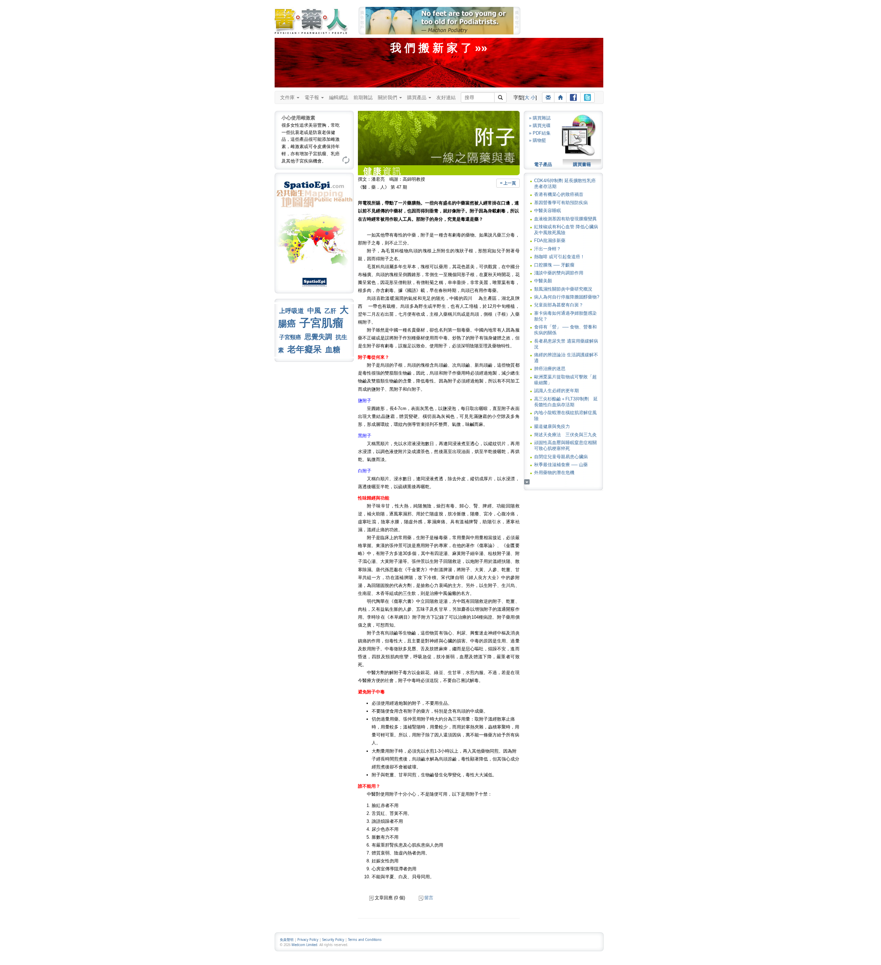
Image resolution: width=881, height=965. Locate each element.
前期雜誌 (363, 97)
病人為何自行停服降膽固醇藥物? (566, 297)
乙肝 (330, 310)
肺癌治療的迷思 (549, 368)
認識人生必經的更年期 (556, 390)
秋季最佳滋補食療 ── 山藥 (561, 464)
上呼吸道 (291, 310)
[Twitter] (587, 97)
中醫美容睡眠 (547, 210)
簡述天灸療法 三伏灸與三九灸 (565, 434)
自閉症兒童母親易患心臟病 (561, 456)
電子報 (312, 97)
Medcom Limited (304, 945)
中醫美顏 (543, 280)
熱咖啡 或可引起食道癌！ (559, 256)
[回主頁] (560, 97)
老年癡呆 (304, 349)
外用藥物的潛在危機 (554, 472)
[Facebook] (573, 97)
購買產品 (417, 97)
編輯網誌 (338, 97)
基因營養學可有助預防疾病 (561, 202)
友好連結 (446, 97)
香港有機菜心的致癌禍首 (558, 194)
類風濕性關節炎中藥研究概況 (563, 289)
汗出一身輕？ (547, 248)
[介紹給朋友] (548, 97)
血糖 (332, 349)
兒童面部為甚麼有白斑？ (558, 304)
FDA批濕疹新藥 (549, 240)
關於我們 (388, 97)
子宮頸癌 (290, 337)
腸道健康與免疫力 (552, 426)
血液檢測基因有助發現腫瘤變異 (565, 218)
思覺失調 (318, 336)
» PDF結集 (540, 133)
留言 (428, 897)
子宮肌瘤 (321, 323)
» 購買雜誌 (540, 117)
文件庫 (288, 97)
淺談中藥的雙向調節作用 (558, 272)
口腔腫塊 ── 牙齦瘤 (554, 265)
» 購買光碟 (540, 125)
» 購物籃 (537, 140)
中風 (314, 310)
